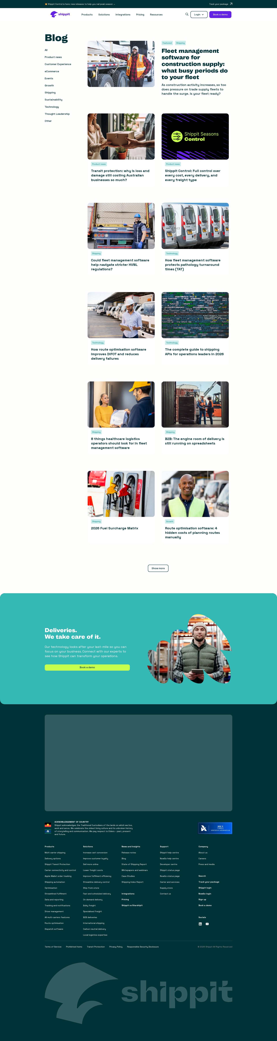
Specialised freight (92, 911)
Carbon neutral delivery (94, 929)
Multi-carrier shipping (55, 852)
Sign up (202, 899)
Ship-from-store (91, 888)
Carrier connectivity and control (60, 870)
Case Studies (128, 876)
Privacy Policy (115, 947)
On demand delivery (92, 899)
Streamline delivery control (96, 882)
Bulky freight (89, 905)
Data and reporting (54, 899)
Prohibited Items (74, 947)
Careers (202, 858)
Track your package (209, 882)
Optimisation (51, 888)
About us (203, 852)
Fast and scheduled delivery (97, 894)
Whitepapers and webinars (135, 870)
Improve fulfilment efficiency (97, 876)
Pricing (140, 14)
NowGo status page (170, 876)
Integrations (123, 14)
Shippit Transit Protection (57, 864)
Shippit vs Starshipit (132, 905)
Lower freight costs (93, 870)
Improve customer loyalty (95, 858)
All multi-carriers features (57, 917)
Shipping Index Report (132, 882)
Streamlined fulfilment (56, 894)
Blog (124, 858)
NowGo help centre (169, 858)
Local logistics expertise (95, 935)
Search (202, 876)
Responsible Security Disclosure (143, 947)
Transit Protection (96, 947)
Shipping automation (55, 882)
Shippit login (205, 888)
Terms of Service (53, 947)
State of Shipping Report (134, 864)
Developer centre (168, 864)
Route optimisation (54, 923)
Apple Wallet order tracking (58, 876)
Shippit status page (170, 870)
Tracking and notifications (57, 905)
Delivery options (53, 858)
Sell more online (90, 864)
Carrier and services (169, 882)
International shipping (93, 923)
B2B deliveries (90, 917)
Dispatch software (54, 929)
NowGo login (205, 894)
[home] (62, 14)
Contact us (165, 894)
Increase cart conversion (95, 852)
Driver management (54, 911)
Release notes (129, 852)
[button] (87, 14)
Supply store (166, 888)
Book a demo (87, 667)
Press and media (207, 864)
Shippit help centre (169, 852)
